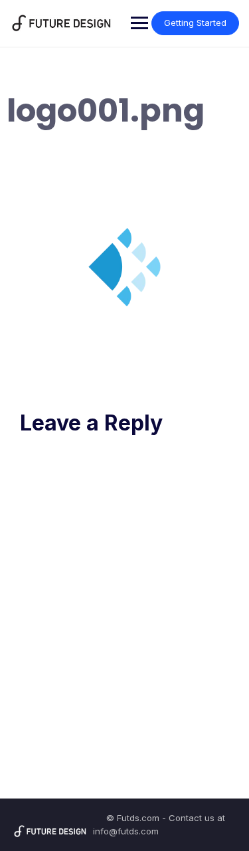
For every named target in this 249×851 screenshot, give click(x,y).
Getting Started (195, 22)
